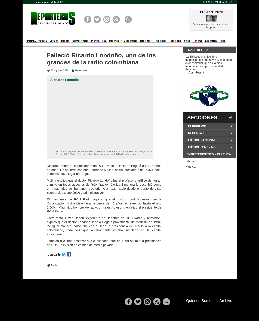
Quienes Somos (212, 2)
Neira (222, 40)
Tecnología (175, 40)
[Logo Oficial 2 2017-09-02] (209, 95)
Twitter (97, 19)
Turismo (197, 40)
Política (42, 40)
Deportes (114, 40)
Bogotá (65, 40)
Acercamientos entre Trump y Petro (211, 24)
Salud (187, 40)
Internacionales (80, 40)
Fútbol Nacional (202, 140)
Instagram (106, 19)
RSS (116, 19)
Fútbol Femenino (201, 147)
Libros (190, 161)
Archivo (227, 2)
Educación (211, 40)
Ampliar (211, 27)
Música (191, 166)
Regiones (145, 40)
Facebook (87, 19)
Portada (31, 40)
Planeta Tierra (98, 40)
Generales (81, 70)
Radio (54, 265)
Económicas (130, 40)
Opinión (54, 40)
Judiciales (160, 40)
